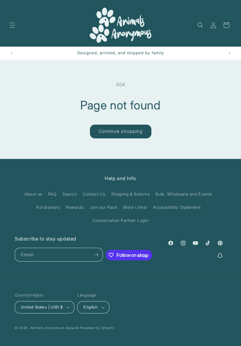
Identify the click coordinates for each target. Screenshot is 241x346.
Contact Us (94, 193)
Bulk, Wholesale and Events (183, 193)
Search (69, 193)
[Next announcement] (229, 53)
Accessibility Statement (176, 207)
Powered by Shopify (97, 328)
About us (33, 193)
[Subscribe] (96, 255)
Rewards (74, 207)
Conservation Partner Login (121, 220)
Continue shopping (121, 131)
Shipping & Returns (130, 193)
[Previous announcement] (11, 53)
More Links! (135, 207)
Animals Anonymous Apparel (54, 328)
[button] (12, 25)
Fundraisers (48, 207)
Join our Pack (103, 207)
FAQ (52, 193)
